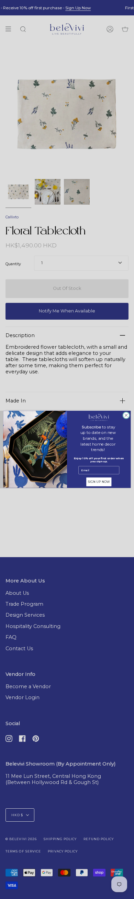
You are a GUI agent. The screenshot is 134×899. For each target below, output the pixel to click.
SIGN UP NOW (99, 482)
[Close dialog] (126, 415)
